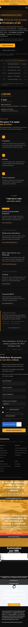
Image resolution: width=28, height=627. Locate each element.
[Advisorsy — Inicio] (3, 8)
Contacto (2, 468)
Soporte (2, 471)
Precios (2, 457)
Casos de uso (3, 455)
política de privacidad (14, 409)
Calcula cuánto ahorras (8, 50)
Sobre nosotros (4, 464)
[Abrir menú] (26, 8)
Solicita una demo (7, 45)
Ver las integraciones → (14, 327)
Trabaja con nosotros (5, 466)
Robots (1, 448)
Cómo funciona (4, 452)
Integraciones (3, 450)
